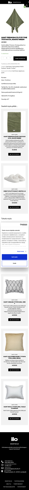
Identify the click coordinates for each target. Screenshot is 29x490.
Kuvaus (3, 77)
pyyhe (2, 72)
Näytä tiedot (20, 251)
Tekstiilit (8, 68)
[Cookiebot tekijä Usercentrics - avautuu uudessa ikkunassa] (20, 225)
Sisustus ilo (17, 2)
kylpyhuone (21, 71)
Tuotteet (13, 68)
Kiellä (14, 263)
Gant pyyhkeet (16, 66)
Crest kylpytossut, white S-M (14, 191)
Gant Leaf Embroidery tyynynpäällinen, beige (14, 357)
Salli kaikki (14, 257)
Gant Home (9, 66)
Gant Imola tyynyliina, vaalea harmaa (14, 407)
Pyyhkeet (3, 68)
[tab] (14, 88)
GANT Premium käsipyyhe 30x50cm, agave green (14, 137)
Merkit (21, 66)
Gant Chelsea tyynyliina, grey (14, 302)
